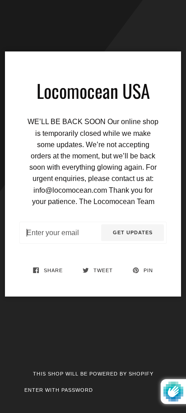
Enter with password (58, 390)
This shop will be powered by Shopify (93, 373)
